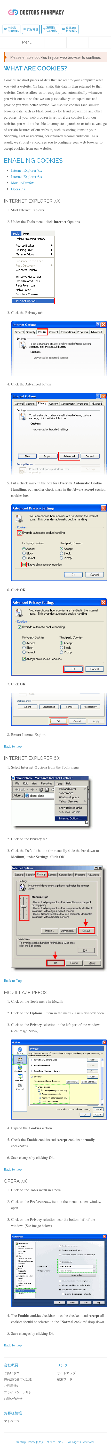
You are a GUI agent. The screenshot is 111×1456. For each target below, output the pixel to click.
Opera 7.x (18, 189)
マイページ (11, 1421)
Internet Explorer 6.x (26, 176)
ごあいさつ (11, 1373)
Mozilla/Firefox (22, 182)
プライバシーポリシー (19, 1392)
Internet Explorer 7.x (26, 170)
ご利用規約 (11, 1386)
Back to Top (13, 746)
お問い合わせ (13, 1399)
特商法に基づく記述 (18, 1379)
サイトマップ (66, 1373)
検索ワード (65, 1379)
